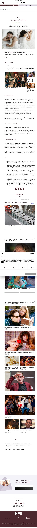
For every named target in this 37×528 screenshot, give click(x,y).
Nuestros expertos (5, 9)
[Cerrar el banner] (35, 253)
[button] (3, 3)
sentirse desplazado (14, 131)
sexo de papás (18, 202)
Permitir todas (30, 273)
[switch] (14, 267)
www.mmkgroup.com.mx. (23, 523)
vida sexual (11, 52)
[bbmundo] (19, 3)
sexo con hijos (11, 202)
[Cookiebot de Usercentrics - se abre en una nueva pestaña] (30, 253)
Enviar (24, 488)
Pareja (18, 17)
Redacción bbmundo (16, 22)
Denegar (6, 273)
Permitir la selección (18, 273)
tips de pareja (24, 202)
